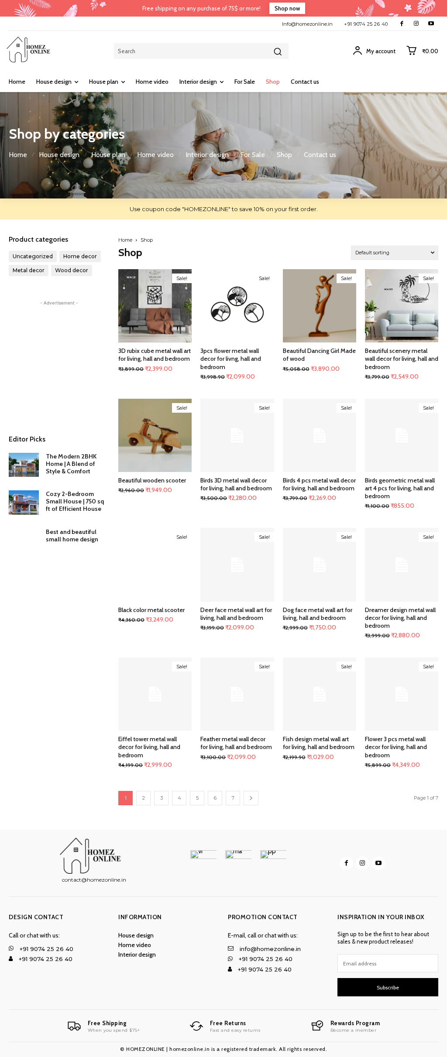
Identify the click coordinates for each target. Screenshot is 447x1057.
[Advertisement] (59, 362)
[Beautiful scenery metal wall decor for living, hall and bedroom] (401, 305)
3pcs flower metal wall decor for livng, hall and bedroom (230, 358)
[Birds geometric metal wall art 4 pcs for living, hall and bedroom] (401, 435)
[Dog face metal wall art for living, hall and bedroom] (319, 564)
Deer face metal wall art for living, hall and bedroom (236, 614)
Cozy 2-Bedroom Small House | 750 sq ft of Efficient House (75, 501)
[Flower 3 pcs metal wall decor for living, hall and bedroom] (401, 694)
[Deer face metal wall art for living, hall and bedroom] (237, 564)
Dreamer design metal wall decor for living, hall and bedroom (400, 617)
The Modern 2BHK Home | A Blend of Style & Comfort (71, 463)
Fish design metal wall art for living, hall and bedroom (318, 743)
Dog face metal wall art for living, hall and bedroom (317, 614)
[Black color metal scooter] (155, 564)
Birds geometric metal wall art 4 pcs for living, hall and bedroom (400, 488)
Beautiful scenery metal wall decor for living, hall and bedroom (401, 358)
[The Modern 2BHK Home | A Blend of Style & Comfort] (24, 465)
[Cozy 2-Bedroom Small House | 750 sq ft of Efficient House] (24, 502)
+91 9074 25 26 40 (366, 24)
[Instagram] (416, 24)
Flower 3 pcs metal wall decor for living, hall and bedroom (396, 747)
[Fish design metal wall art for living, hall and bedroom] (319, 694)
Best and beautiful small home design (72, 535)
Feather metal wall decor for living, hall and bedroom (236, 743)
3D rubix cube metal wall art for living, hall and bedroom (154, 355)
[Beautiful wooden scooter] (155, 435)
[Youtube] (431, 24)
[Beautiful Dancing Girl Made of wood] (319, 305)
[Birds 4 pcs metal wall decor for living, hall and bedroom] (319, 435)
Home (125, 240)
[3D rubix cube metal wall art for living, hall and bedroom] (155, 305)
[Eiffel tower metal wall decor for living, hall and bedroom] (155, 694)
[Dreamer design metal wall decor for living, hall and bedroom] (401, 564)
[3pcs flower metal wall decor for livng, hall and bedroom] (237, 305)
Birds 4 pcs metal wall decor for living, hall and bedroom (319, 484)
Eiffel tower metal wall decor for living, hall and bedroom (149, 747)
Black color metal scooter (151, 610)
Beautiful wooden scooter (152, 480)
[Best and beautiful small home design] (24, 540)
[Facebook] (402, 24)
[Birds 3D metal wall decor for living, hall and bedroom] (237, 435)
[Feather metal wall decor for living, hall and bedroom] (237, 694)
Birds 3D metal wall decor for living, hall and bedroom (236, 484)
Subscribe (388, 987)
